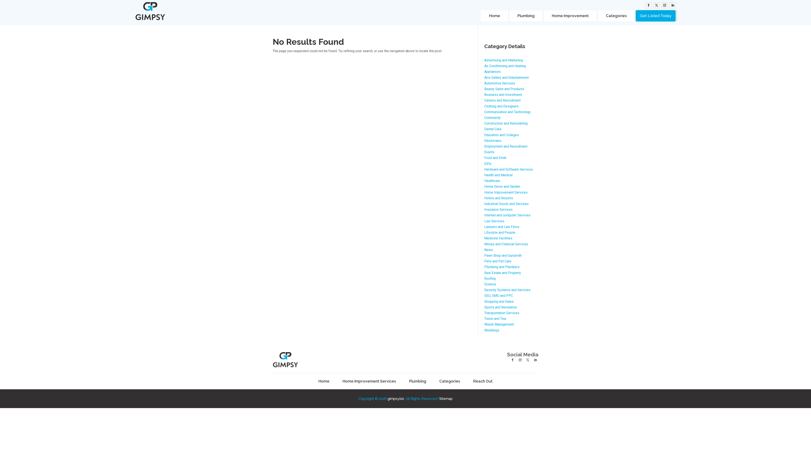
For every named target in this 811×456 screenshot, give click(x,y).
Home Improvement (570, 16)
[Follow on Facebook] (648, 5)
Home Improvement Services (369, 381)
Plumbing (526, 16)
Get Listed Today (655, 16)
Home (494, 16)
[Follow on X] (656, 5)
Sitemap (446, 399)
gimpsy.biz (396, 399)
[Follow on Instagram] (664, 5)
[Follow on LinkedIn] (672, 5)
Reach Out (483, 381)
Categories (616, 16)
